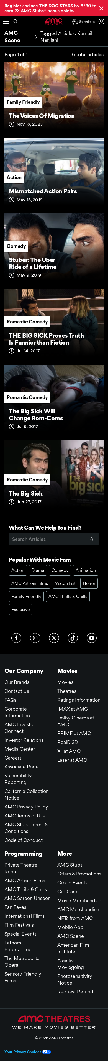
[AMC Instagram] (35, 638)
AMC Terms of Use (24, 815)
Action (14, 177)
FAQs (10, 700)
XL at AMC (69, 751)
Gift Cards (68, 891)
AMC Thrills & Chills (67, 596)
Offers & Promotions (79, 874)
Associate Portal (22, 767)
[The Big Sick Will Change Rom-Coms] (54, 400)
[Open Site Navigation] (6, 22)
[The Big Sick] (54, 475)
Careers (13, 758)
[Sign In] (102, 21)
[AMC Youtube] (91, 638)
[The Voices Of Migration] (54, 97)
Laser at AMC (72, 760)
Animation (86, 570)
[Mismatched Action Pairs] (54, 173)
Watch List (65, 583)
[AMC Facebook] (16, 638)
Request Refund (75, 992)
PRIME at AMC (74, 733)
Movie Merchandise (79, 900)
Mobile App (70, 927)
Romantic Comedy (27, 322)
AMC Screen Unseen (27, 898)
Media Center (19, 749)
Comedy (16, 246)
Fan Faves (15, 907)
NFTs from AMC (75, 918)
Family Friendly (23, 102)
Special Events (20, 934)
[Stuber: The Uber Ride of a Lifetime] (54, 249)
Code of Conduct (23, 840)
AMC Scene (70, 936)
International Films (24, 916)
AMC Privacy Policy (26, 807)
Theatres (66, 691)
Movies (65, 682)
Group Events (72, 883)
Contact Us (16, 691)
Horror (89, 583)
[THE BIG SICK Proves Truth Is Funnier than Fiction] (54, 324)
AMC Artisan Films (29, 583)
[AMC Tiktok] (73, 638)
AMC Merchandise (78, 909)
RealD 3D (67, 742)
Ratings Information (79, 700)
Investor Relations (23, 740)
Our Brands (16, 682)
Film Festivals (19, 925)
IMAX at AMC (72, 709)
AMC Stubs (70, 865)
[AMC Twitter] (54, 638)
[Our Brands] (54, 1022)
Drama (38, 570)
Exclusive (20, 609)
